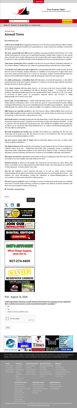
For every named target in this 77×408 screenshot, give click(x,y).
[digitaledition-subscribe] (20, 235)
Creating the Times (60, 374)
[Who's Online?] (11, 343)
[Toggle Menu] (6, 21)
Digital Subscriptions (38, 384)
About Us (58, 363)
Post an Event (18, 399)
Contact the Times (20, 382)
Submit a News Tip (19, 386)
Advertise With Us (31, 372)
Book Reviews (20, 370)
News (7, 363)
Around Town (10, 31)
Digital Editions (55, 382)
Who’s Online (43, 370)
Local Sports (9, 368)
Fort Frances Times (56, 9)
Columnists (19, 366)
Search (7, 197)
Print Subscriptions (37, 386)
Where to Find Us (19, 397)
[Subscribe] (38, 343)
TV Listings (43, 368)
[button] (34, 1)
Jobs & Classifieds (32, 363)
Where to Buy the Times (62, 372)
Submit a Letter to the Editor (22, 389)
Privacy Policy (59, 376)
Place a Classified (31, 370)
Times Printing (59, 368)
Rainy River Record (45, 372)
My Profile (39, 1)
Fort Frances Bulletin (56, 386)
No (8, 309)
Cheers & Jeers (18, 391)
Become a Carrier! (31, 374)
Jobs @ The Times (19, 401)
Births (17, 376)
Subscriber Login (37, 391)
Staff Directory (18, 395)
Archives (42, 376)
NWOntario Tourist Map (46, 366)
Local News (9, 366)
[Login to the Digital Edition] (24, 343)
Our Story (58, 366)
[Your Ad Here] (52, 343)
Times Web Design (60, 370)
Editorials (18, 368)
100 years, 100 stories (46, 374)
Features (19, 363)
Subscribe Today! (38, 382)
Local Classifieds (30, 366)
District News (9, 370)
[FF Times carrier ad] (20, 279)
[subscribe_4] (20, 224)
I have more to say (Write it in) (17, 312)
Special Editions (54, 389)
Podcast (18, 380)
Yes (8, 306)
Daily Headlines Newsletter (40, 389)
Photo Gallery (10, 372)
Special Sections (45, 363)
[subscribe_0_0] (20, 213)
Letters (18, 372)
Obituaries (19, 374)
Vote (7, 327)
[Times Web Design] (66, 343)
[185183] (20, 253)
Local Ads (28, 368)
